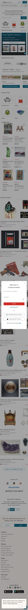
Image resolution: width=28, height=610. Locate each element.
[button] (23, 299)
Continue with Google (15, 314)
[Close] (25, 283)
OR (14, 310)
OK (22, 606)
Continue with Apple (15, 319)
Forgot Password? (14, 307)
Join (20, 323)
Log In (14, 303)
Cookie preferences (12, 603)
